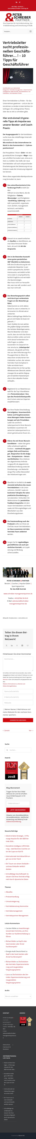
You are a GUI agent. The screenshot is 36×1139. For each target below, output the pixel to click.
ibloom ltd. (22, 1135)
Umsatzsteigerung (12, 901)
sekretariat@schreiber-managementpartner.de (9, 1035)
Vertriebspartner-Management (17, 916)
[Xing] (22, 645)
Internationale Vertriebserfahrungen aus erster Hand (9, 1091)
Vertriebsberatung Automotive (17, 906)
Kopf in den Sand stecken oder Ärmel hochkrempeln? (16, 944)
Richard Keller (11, 941)
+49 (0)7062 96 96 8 (21, 598)
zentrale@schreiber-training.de (18, 8)
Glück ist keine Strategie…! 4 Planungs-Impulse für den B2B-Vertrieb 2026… (17, 838)
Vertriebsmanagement (16, 90)
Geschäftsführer (23, 91)
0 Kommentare (28, 90)
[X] (6, 645)
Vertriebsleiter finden (16, 93)
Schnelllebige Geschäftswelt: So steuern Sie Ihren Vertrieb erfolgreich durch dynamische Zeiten (18, 876)
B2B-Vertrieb (14, 91)
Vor (30, 730)
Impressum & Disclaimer (7, 1048)
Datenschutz (6, 1045)
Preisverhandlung (12, 897)
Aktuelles (9, 892)
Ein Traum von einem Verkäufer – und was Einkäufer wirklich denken (18, 866)
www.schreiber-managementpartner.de (18, 594)
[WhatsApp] (17, 645)
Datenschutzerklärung (13, 821)
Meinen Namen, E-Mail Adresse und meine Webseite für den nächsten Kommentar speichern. (17, 712)
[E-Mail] (27, 645)
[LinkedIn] (12, 645)
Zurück (6, 730)
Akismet (5, 679)
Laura (8, 974)
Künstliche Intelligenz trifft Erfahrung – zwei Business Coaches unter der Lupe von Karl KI (18, 849)
